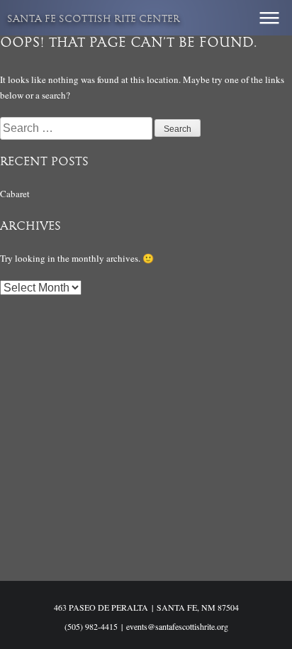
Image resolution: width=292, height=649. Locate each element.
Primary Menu (269, 18)
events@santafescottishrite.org (177, 626)
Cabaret (15, 193)
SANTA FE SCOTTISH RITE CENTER (93, 19)
